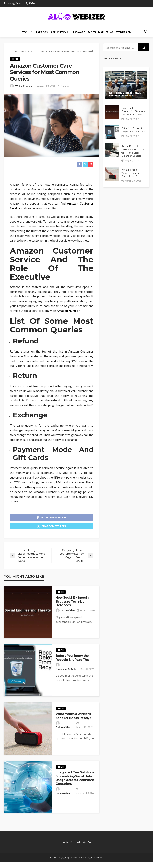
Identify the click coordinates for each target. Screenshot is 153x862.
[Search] (145, 31)
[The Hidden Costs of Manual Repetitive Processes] (126, 85)
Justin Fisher (68, 610)
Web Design (123, 32)
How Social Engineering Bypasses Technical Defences (73, 601)
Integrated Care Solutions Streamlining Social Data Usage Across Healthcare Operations (75, 778)
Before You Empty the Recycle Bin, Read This (72, 657)
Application (59, 32)
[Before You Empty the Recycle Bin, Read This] (28, 670)
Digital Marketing (100, 32)
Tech (25, 32)
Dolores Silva (63, 727)
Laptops (42, 32)
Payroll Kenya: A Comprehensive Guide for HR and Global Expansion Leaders (133, 151)
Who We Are (84, 842)
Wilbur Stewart (23, 85)
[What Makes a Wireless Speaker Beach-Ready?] (28, 728)
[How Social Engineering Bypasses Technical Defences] (28, 612)
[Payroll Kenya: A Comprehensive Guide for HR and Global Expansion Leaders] (112, 150)
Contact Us (67, 842)
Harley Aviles (63, 793)
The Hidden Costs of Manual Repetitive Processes (124, 94)
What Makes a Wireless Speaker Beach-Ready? (73, 716)
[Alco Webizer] (76, 16)
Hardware (78, 32)
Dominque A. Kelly (66, 668)
